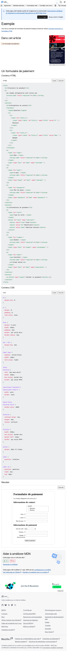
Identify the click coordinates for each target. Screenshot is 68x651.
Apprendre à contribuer (10, 564)
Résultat (5, 482)
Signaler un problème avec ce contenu (35, 572)
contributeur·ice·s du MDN (42, 570)
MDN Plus (4, 626)
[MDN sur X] (9, 605)
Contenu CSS (7, 287)
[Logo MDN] (5, 596)
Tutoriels (47, 625)
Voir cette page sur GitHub (11, 572)
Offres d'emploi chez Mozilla (10, 620)
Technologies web (51, 614)
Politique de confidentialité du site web (27, 639)
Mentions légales (20, 641)
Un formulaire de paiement (10, 44)
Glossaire (48, 629)
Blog (2, 617)
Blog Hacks (48, 632)
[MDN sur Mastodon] (12, 605)
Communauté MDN (29, 614)
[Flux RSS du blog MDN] (15, 605)
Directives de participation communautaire (42, 641)
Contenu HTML (8, 75)
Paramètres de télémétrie (50, 639)
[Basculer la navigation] (65, 2)
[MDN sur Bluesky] (6, 605)
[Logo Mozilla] (7, 638)
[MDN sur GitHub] (2, 605)
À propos (4, 614)
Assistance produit (7, 630)
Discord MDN (27, 623)
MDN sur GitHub (28, 626)
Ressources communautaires (32, 617)
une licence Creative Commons (53, 648)
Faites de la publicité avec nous (11, 623)
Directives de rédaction (30, 620)
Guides (47, 622)
